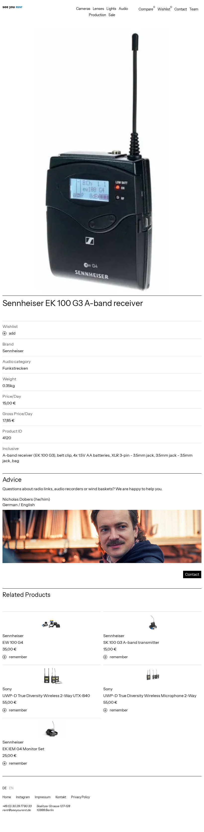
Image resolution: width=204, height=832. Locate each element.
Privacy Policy (80, 797)
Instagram (23, 797)
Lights (111, 8)
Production (97, 15)
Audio (123, 8)
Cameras (83, 8)
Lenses (98, 8)
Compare (147, 9)
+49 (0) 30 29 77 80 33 (17, 806)
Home (6, 797)
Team (193, 9)
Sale (111, 15)
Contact (180, 9)
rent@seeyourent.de (16, 810)
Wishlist (164, 9)
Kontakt (60, 797)
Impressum (43, 797)
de (4, 788)
